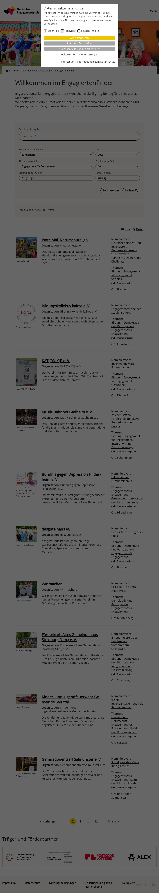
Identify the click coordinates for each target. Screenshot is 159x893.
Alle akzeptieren (79, 38)
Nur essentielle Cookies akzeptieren (79, 49)
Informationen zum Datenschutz (96, 61)
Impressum (67, 61)
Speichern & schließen (79, 43)
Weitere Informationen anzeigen (79, 54)
